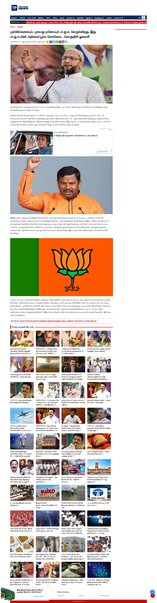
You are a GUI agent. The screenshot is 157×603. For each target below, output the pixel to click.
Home (12, 27)
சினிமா (55, 18)
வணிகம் (109, 18)
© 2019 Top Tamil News (78, 601)
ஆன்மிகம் (80, 18)
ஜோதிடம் (89, 18)
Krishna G (16, 42)
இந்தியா (41, 18)
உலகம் (48, 18)
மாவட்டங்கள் (31, 18)
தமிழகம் (14, 18)
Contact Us (60, 595)
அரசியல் (22, 18)
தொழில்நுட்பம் (99, 18)
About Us (82, 595)
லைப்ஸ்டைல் (71, 18)
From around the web (23, 327)
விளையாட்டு (118, 18)
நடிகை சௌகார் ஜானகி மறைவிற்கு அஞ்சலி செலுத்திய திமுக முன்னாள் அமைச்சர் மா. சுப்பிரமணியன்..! (59, 321)
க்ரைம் (62, 18)
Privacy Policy (104, 595)
